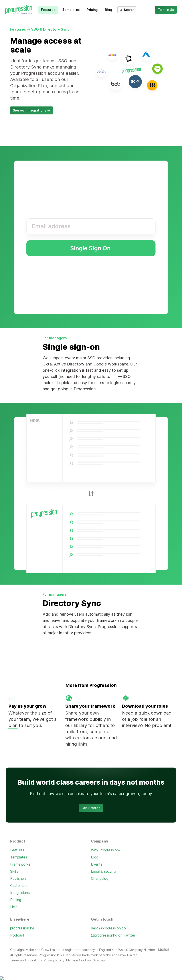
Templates (71, 10)
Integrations (20, 892)
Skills (14, 871)
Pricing (92, 10)
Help (14, 907)
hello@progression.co (108, 928)
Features (48, 10)
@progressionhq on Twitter (113, 935)
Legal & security (104, 871)
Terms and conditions (26, 960)
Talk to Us (166, 10)
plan (13, 725)
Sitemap (99, 960)
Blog (108, 10)
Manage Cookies (78, 960)
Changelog (99, 878)
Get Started (91, 808)
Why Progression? (106, 850)
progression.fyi (22, 928)
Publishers (18, 878)
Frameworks (20, 864)
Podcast (17, 935)
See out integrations (31, 110)
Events (96, 864)
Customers (19, 885)
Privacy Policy (54, 960)
